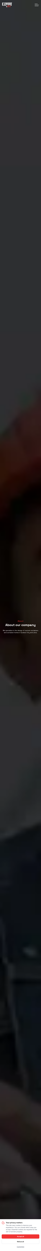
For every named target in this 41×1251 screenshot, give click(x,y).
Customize (20, 1247)
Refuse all (20, 1241)
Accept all (20, 1236)
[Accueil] (7, 5)
